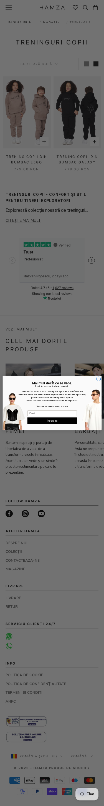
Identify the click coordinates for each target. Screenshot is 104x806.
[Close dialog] (98, 379)
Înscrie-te (52, 420)
